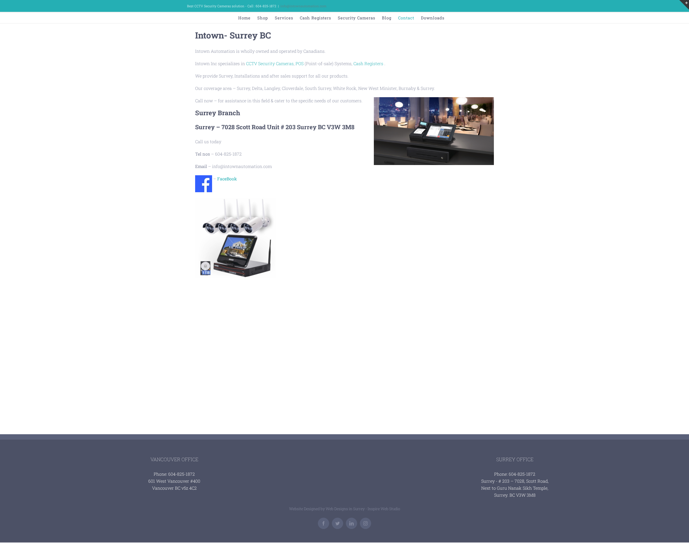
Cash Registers (368, 63)
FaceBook (227, 178)
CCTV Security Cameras (270, 63)
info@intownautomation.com (303, 6)
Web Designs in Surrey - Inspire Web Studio (363, 508)
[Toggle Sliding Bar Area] (684, 5)
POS (300, 63)
